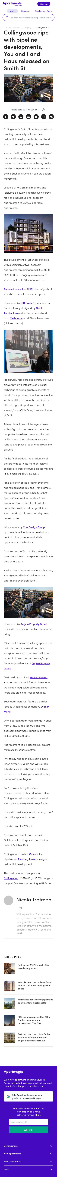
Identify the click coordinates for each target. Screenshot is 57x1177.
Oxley (32, 854)
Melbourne (16, 318)
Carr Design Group (34, 527)
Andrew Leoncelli (13, 289)
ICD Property (28, 303)
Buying (28, 27)
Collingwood (11, 878)
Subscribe (29, 1129)
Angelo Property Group (34, 624)
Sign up (44, 3)
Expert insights (13, 27)
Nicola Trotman (33, 899)
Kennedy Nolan (38, 677)
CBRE (30, 289)
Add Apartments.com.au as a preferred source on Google (27, 1096)
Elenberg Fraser (27, 859)
